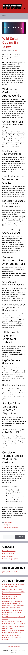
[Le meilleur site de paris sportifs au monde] (14, 6)
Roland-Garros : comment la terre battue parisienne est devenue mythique (12, 612)
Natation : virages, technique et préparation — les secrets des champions (12, 637)
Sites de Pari (8, 522)
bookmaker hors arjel (8, 551)
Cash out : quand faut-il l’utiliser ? (12, 589)
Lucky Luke (8, 525)
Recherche (20, 537)
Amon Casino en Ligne (11, 527)
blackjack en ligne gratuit (10, 559)
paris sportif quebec (8, 553)
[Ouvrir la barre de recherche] (26, 15)
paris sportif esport (8, 556)
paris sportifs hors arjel (9, 572)
